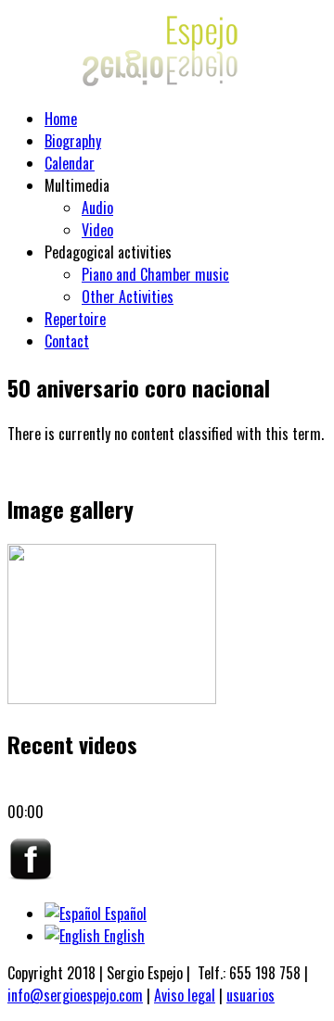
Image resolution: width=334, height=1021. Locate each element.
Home (61, 118)
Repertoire (75, 319)
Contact (67, 341)
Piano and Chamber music (155, 274)
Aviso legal (184, 995)
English (122, 936)
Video (97, 230)
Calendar (70, 163)
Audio (97, 207)
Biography (73, 141)
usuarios (250, 995)
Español (124, 913)
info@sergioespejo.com (75, 995)
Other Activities (127, 296)
